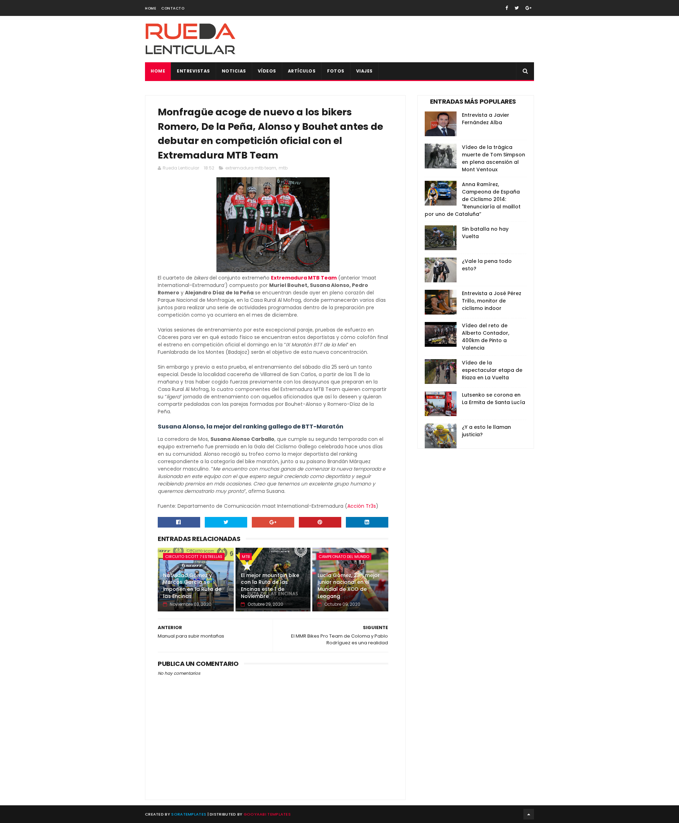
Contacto (172, 8)
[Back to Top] (528, 814)
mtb (283, 168)
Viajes (364, 71)
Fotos (335, 71)
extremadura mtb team (250, 168)
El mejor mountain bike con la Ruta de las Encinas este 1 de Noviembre (270, 586)
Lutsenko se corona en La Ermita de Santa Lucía (493, 398)
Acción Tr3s (361, 506)
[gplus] (528, 8)
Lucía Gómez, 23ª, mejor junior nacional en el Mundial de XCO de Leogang (349, 586)
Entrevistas (193, 71)
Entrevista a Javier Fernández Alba (485, 118)
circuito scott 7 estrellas (193, 556)
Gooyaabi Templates (267, 814)
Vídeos (267, 71)
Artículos (302, 71)
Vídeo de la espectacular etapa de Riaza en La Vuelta (492, 370)
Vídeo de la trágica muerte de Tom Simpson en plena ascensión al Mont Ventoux (493, 158)
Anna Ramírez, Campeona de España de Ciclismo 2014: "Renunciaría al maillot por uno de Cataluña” (473, 199)
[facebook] (506, 8)
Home (150, 8)
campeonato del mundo (344, 556)
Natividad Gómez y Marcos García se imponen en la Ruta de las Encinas (192, 586)
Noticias (234, 71)
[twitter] (516, 8)
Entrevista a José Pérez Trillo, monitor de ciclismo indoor (491, 301)
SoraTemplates (188, 814)
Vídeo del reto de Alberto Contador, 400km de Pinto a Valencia (485, 336)
